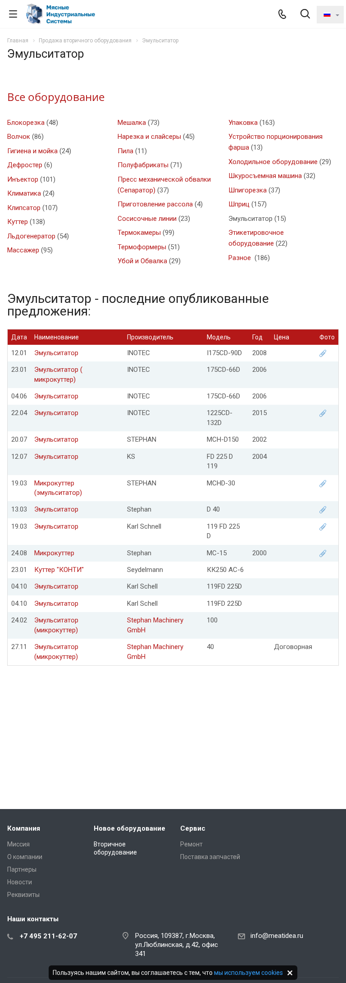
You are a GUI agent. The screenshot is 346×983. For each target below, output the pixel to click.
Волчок (18, 137)
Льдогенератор (31, 236)
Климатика (24, 193)
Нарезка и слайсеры (149, 137)
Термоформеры (142, 247)
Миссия (18, 844)
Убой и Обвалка (142, 261)
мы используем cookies (248, 972)
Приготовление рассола (155, 204)
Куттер (17, 222)
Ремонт (191, 844)
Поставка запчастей (210, 856)
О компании (24, 856)
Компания (23, 828)
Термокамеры (139, 233)
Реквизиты (23, 894)
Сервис (192, 828)
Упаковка (243, 123)
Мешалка (132, 123)
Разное (240, 258)
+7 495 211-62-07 (48, 936)
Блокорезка (26, 123)
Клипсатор (24, 208)
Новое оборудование (129, 828)
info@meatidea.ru (276, 936)
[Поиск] (305, 14)
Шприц (239, 204)
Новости (19, 882)
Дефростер (24, 165)
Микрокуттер (54, 553)
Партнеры (21, 869)
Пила (125, 151)
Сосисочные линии (147, 219)
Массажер (23, 250)
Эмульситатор (56, 353)
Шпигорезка (247, 190)
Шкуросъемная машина (265, 176)
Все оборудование (56, 96)
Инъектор (22, 179)
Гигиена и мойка (32, 151)
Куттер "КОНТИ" (59, 570)
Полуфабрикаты (143, 165)
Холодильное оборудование (273, 162)
